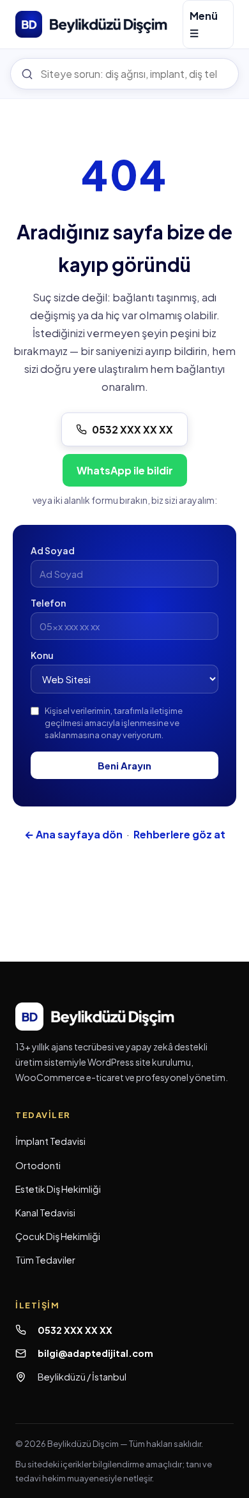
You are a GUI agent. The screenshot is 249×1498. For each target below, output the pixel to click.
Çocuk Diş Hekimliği (57, 1236)
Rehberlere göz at (179, 834)
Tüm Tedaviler (45, 1260)
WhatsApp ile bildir (125, 470)
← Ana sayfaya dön (73, 834)
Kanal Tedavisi (45, 1212)
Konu (42, 655)
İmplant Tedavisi (50, 1141)
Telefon (48, 603)
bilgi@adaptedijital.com (95, 1353)
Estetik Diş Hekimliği (58, 1189)
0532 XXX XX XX (132, 429)
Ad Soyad (53, 550)
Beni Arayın (124, 765)
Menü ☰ (204, 24)
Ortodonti (38, 1165)
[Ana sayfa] (91, 24)
